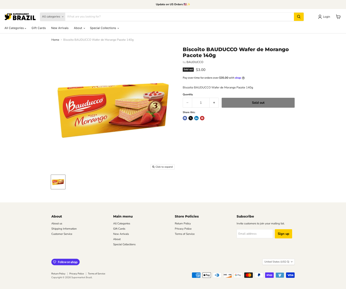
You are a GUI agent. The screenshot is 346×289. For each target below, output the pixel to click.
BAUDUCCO (195, 62)
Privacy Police (183, 228)
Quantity (188, 94)
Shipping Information (64, 228)
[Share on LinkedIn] (196, 118)
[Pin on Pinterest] (202, 118)
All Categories (15, 28)
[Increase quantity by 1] (214, 103)
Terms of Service (185, 234)
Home (55, 39)
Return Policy (183, 223)
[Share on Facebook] (185, 118)
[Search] (299, 17)
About (78, 28)
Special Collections (103, 28)
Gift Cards (39, 28)
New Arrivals (59, 28)
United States (276, 261)
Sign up (283, 234)
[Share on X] (190, 118)
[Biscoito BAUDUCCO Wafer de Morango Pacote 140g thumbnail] (58, 182)
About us (56, 223)
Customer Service (61, 234)
